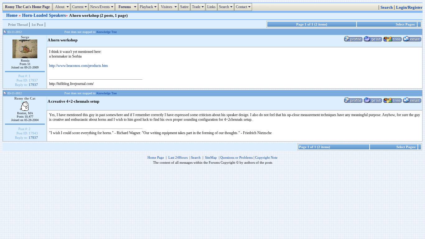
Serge (25, 37)
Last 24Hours (178, 157)
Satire (184, 7)
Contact (244, 7)
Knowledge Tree (106, 32)
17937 (33, 85)
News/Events (102, 7)
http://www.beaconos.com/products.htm (78, 65)
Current (80, 7)
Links (211, 7)
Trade (198, 7)
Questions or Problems (236, 157)
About (62, 7)
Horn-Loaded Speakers (44, 15)
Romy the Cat (24, 98)
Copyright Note (266, 157)
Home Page (155, 157)
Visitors (169, 7)
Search (226, 7)
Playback (149, 7)
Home (12, 15)
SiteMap (211, 157)
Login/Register (409, 7)
